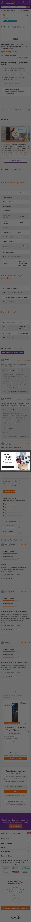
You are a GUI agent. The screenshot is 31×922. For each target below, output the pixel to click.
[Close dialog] (29, 452)
